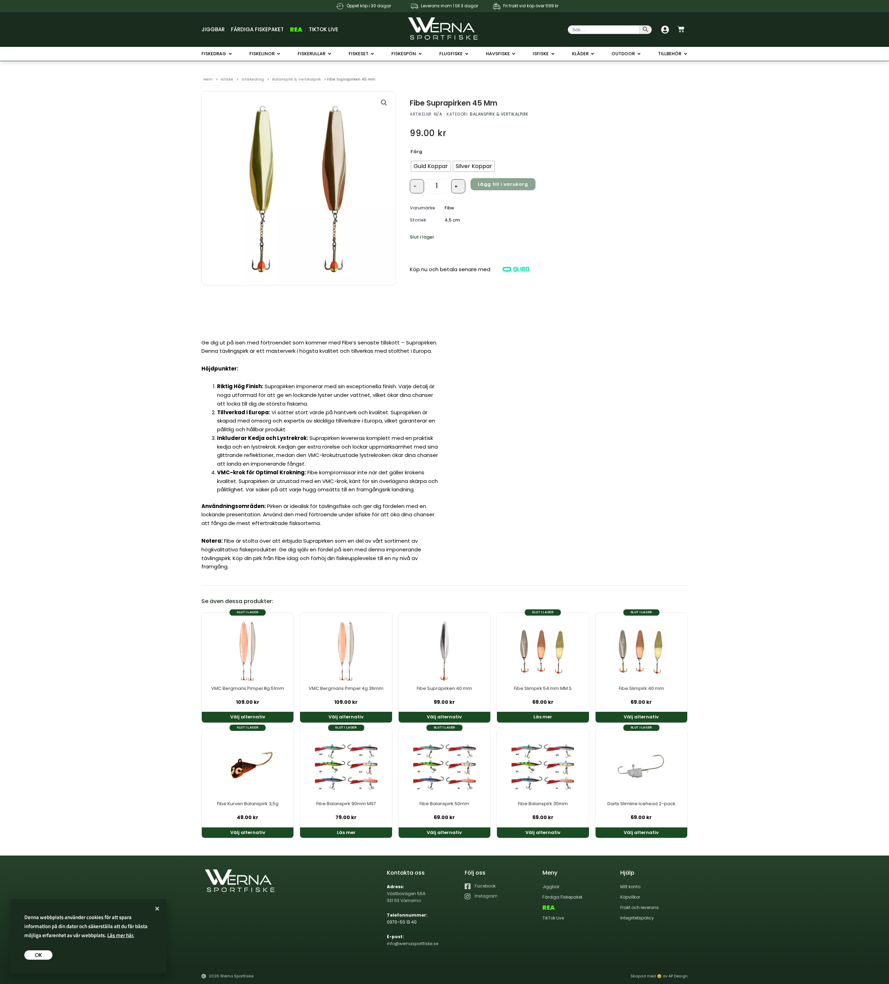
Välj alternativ (247, 717)
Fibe (449, 208)
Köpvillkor (630, 897)
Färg (416, 151)
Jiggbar (213, 29)
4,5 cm (452, 220)
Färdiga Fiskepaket (257, 29)
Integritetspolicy (637, 918)
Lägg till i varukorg (503, 184)
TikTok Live (323, 29)
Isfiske (227, 79)
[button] (384, 103)
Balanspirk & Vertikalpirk (296, 79)
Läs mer (542, 717)
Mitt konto (630, 887)
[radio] (430, 166)
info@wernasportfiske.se (412, 944)
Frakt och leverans (639, 907)
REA (296, 29)
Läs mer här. (120, 935)
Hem (208, 79)
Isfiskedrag (253, 79)
